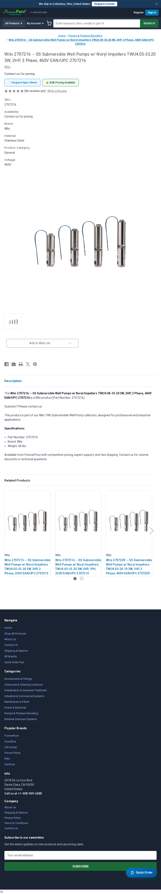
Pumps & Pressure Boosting (21, 713)
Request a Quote (104, 4)
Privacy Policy (12, 817)
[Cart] (49, 23)
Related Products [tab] (17, 480)
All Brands (10, 656)
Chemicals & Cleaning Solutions (23, 684)
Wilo (7, 758)
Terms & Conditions (16, 823)
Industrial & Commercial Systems (24, 696)
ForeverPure (11, 735)
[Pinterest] (35, 364)
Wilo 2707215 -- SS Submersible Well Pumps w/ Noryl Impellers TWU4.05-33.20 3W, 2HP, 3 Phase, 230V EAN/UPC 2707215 (28, 566)
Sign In (152, 12)
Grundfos (10, 741)
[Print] (21, 364)
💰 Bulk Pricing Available (60, 82)
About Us (10, 639)
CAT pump (10, 747)
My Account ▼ (35, 23)
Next (151, 530)
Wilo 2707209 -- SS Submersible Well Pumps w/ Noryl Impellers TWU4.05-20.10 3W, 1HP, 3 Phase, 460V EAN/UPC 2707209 (129, 566)
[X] (28, 364)
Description (13, 381)
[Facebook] (6, 364)
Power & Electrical (15, 707)
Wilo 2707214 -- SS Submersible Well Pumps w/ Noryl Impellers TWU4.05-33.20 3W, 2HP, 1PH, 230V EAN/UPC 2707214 (78, 566)
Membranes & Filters (16, 701)
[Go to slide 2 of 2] (81, 578)
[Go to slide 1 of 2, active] (75, 578)
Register (139, 12)
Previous (5, 530)
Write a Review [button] (57, 91)
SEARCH (149, 23)
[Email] (14, 364)
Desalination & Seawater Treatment (25, 690)
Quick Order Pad (14, 662)
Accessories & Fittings (18, 678)
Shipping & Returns (16, 650)
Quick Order (144, 872)
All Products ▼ (14, 23)
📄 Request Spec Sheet (22, 82)
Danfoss (9, 764)
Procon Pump (12, 752)
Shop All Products (15, 633)
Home (8, 627)
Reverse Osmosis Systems (20, 719)
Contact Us (11, 644)
